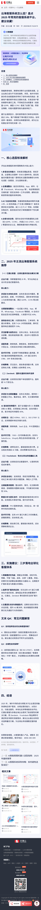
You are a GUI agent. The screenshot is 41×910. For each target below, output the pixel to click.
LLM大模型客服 (27, 850)
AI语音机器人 (17, 850)
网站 (5, 863)
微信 (13, 863)
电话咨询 (16, 903)
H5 (23, 863)
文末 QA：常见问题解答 (10, 82)
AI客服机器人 (8, 850)
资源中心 (12, 8)
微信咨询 (28, 903)
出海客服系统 (14, 750)
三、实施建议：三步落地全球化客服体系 (16, 79)
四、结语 (6, 84)
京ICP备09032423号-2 (25, 900)
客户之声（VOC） (9, 855)
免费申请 (30, 2)
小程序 (18, 863)
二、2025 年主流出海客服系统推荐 (14, 77)
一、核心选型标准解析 (10, 75)
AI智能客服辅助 (28, 852)
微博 (31, 863)
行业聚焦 (20, 8)
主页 (5, 8)
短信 (35, 863)
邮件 (26, 863)
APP (9, 863)
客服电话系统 (18, 852)
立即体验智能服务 (11, 63)
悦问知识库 (19, 855)
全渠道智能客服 (8, 852)
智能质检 (26, 855)
